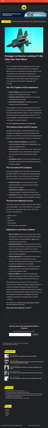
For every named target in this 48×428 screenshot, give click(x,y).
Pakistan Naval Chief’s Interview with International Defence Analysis (26, 372)
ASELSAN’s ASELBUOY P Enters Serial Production (15, 390)
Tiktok (7, 415)
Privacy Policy (37, 425)
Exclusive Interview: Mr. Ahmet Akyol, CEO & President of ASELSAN (25, 378)
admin (11, 360)
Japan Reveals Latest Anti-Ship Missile (10, 344)
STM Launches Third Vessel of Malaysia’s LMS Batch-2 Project (17, 392)
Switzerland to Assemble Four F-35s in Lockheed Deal (24, 123)
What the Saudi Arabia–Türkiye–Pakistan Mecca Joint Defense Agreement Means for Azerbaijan (24, 393)
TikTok (36, 302)
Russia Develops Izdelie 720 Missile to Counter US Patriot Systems (15, 343)
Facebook (20, 302)
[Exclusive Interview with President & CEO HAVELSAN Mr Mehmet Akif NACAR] (6, 367)
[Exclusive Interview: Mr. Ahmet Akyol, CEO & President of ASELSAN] (6, 378)
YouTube (27, 302)
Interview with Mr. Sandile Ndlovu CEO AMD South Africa (23, 356)
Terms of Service (31, 425)
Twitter (23, 302)
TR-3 (17, 133)
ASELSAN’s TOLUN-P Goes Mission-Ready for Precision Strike (17, 398)
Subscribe (35, 334)
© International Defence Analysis (7, 425)
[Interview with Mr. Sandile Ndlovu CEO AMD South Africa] (6, 356)
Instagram (32, 302)
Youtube (7, 409)
